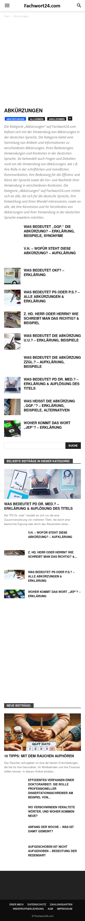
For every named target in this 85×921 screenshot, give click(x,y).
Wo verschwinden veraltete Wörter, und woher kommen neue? (51, 811)
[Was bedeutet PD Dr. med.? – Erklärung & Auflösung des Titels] (12, 385)
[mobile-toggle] (7, 5)
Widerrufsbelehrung (28, 909)
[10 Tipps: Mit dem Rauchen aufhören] (42, 732)
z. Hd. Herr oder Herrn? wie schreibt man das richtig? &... (52, 554)
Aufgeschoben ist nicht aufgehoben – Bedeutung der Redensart (52, 850)
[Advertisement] (42, 63)
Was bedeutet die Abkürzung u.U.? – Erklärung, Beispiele (52, 338)
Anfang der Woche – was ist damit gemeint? (51, 829)
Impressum (64, 909)
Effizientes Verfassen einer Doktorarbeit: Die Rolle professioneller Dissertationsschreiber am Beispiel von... (51, 788)
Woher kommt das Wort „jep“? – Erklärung (47, 425)
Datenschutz (36, 904)
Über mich (16, 904)
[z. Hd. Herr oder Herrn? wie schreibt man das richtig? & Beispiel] (12, 319)
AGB (50, 909)
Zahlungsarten (61, 904)
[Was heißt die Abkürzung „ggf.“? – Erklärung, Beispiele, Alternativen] (12, 407)
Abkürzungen (15, 119)
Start (7, 16)
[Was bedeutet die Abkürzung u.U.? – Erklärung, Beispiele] (12, 341)
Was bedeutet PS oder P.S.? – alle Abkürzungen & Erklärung (52, 296)
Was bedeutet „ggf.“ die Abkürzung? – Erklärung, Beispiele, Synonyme (49, 231)
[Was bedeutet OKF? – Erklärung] (12, 276)
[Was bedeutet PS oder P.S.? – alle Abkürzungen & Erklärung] (12, 298)
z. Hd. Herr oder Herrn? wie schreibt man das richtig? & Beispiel (51, 318)
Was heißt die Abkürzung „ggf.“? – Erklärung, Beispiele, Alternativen (49, 405)
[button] (79, 5)
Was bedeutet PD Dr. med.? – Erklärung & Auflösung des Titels (51, 384)
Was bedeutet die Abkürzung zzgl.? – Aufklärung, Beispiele (52, 362)
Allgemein (36, 119)
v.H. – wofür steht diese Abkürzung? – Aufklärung (50, 250)
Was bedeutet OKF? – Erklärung (44, 272)
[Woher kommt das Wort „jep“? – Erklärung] (12, 428)
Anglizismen (57, 119)
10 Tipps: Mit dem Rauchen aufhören (39, 755)
